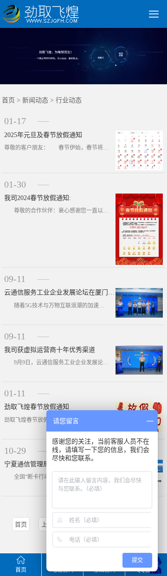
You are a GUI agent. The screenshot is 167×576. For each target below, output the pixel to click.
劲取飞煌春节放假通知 (36, 406)
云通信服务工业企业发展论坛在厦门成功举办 (60, 292)
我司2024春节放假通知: (37, 197)
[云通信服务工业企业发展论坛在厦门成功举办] (139, 302)
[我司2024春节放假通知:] (139, 228)
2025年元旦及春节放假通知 (43, 134)
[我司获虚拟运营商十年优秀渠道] (139, 359)
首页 (8, 100)
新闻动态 (35, 100)
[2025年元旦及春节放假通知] (139, 149)
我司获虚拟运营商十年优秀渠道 (49, 349)
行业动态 (69, 100)
